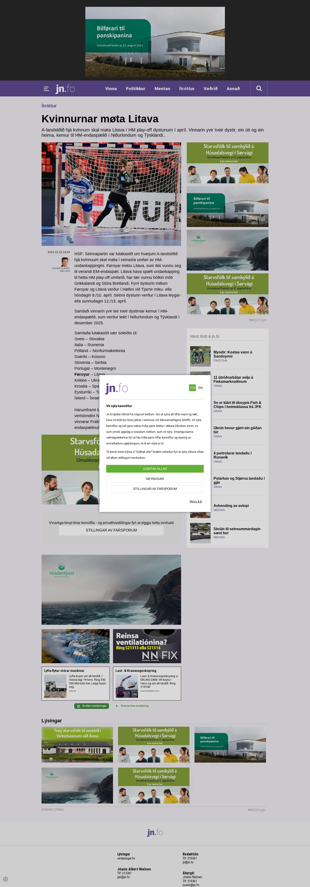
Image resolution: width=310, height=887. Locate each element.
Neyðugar (155, 479)
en (200, 388)
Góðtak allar (155, 469)
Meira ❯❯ (196, 501)
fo (192, 388)
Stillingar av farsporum (155, 489)
